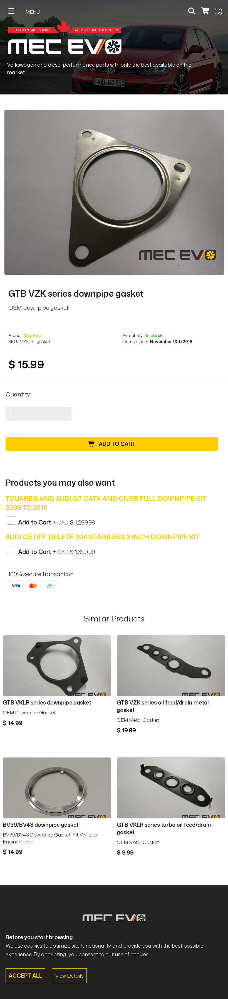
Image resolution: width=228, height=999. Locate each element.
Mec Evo (32, 335)
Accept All (25, 975)
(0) (217, 11)
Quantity (18, 394)
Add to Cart (117, 444)
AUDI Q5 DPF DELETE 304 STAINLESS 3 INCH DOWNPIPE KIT (103, 536)
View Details (69, 975)
